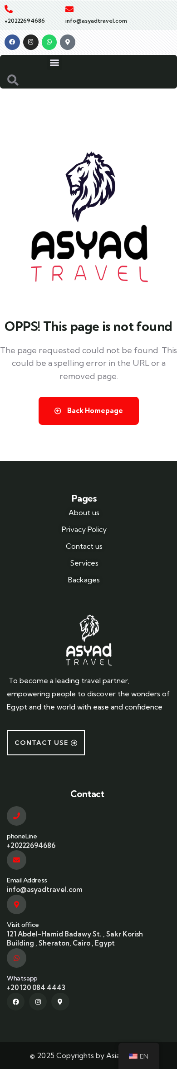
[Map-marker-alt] (67, 42)
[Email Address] (16, 860)
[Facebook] (12, 42)
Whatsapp (22, 978)
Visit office (23, 925)
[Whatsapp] (49, 42)
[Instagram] (31, 42)
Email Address (27, 880)
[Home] (88, 638)
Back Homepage (94, 410)
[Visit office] (16, 904)
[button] (54, 62)
